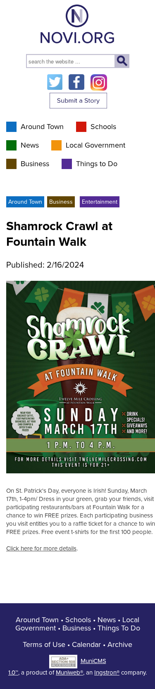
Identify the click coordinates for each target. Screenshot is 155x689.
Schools (103, 126)
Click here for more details (41, 548)
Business (35, 163)
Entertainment (99, 201)
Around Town (42, 126)
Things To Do (119, 628)
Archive (119, 644)
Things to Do (96, 163)
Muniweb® (69, 672)
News (30, 145)
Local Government (95, 145)
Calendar (86, 644)
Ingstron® (106, 672)
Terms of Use (44, 644)
